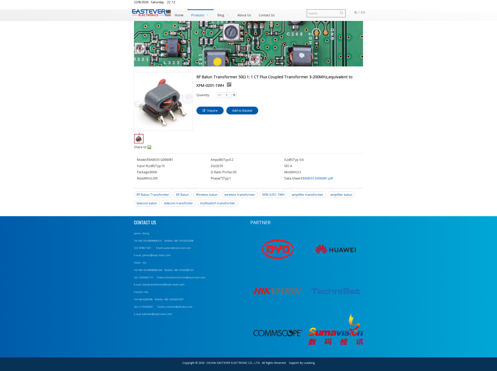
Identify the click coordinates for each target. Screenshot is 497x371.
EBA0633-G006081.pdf (317, 178)
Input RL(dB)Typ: (149, 166)
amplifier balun (341, 194)
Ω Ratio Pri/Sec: (222, 172)
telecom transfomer (178, 203)
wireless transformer (239, 194)
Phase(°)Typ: (220, 178)
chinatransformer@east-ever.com (163, 284)
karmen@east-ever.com (157, 314)
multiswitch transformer (217, 203)
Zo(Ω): (215, 166)
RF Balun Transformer (152, 194)
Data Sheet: (292, 178)
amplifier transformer (307, 194)
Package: (143, 172)
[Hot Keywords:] (341, 13)
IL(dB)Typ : (292, 160)
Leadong (309, 363)
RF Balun (182, 194)
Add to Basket (242, 110)
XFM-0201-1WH (273, 194)
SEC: (287, 166)
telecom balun (146, 203)
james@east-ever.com (156, 255)
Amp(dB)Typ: (220, 160)
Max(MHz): (144, 178)
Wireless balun (206, 194)
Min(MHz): (291, 172)
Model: (142, 160)
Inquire (212, 110)
